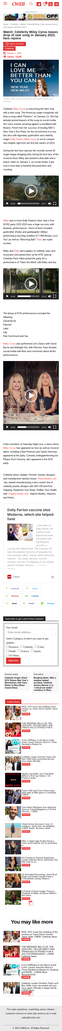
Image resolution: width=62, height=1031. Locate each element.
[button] (31, 191)
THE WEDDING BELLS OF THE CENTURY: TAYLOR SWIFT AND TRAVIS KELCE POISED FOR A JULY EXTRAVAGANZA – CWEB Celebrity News (38, 952)
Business (14, 647)
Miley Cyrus (19, 108)
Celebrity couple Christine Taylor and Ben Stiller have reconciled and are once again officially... (39, 759)
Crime (41, 647)
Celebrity (14, 24)
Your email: (12, 627)
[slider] (28, 203)
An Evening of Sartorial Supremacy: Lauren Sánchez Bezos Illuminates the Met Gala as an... (40, 860)
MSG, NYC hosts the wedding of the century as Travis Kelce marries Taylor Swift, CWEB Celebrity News (39, 934)
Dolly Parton (16, 139)
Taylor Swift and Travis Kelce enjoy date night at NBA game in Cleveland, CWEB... (39, 792)
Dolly (16, 250)
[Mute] (49, 203)
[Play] (7, 203)
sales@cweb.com (31, 1017)
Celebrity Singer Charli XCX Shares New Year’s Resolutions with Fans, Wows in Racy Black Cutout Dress (16, 683)
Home (5, 24)
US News (14, 655)
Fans (39, 239)
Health (12, 651)
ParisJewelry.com (47, 478)
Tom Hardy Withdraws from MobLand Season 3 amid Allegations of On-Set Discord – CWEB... (39, 809)
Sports (37, 651)
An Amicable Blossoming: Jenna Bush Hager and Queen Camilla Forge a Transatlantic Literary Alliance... (39, 876)
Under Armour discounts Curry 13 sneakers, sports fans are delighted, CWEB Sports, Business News (38, 826)
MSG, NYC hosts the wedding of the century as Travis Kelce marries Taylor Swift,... (40, 709)
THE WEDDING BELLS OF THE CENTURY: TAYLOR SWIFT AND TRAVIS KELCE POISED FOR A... (38, 725)
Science (25, 651)
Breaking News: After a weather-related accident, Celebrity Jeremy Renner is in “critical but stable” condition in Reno (45, 684)
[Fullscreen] (54, 203)
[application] (31, 191)
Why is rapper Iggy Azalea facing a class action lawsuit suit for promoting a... (39, 843)
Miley (6, 220)
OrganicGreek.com (19, 493)
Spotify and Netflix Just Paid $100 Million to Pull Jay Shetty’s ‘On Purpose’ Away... (37, 776)
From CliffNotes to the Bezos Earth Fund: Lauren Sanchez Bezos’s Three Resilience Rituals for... (39, 742)
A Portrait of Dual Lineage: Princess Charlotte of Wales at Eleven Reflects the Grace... (39, 893)
